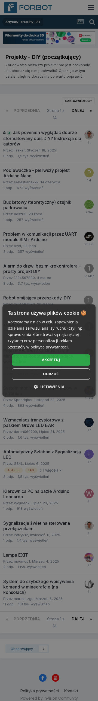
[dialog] (49, 350)
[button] (49, 387)
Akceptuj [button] (51, 359)
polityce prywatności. (49, 347)
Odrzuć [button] (51, 373)
